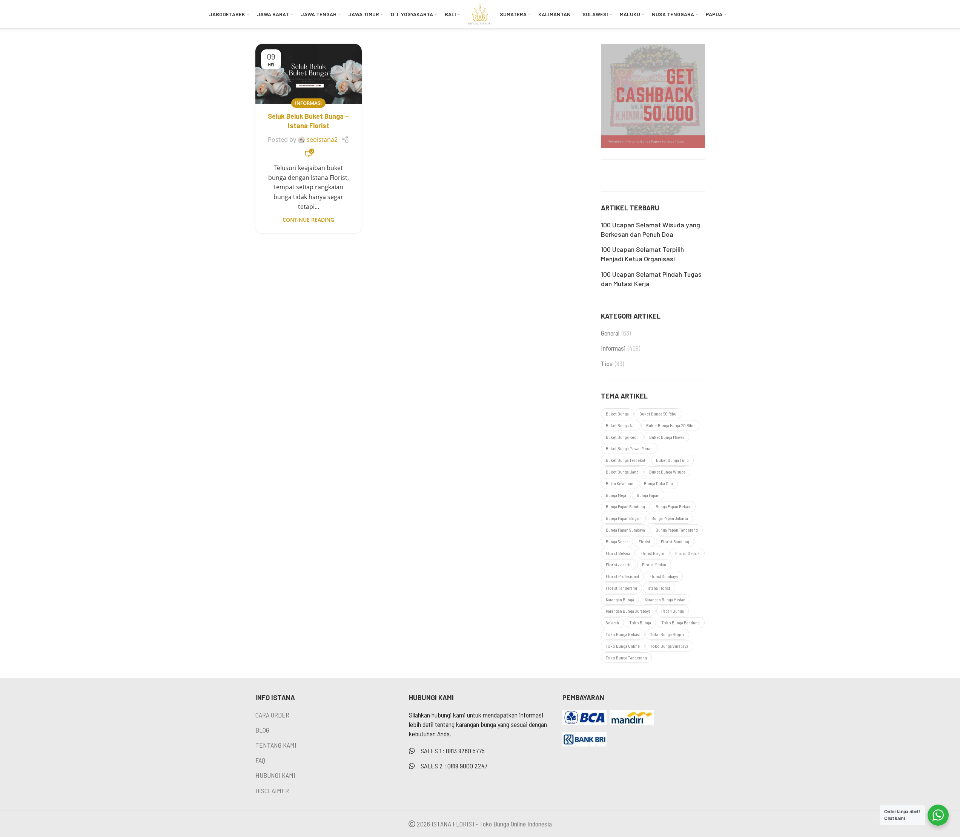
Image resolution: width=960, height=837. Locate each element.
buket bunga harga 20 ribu (670, 425)
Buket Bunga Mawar (666, 437)
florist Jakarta (618, 564)
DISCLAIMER (272, 790)
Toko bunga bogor (667, 634)
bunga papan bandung (625, 506)
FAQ (260, 760)
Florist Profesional (622, 576)
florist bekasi (618, 553)
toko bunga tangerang (626, 657)
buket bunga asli (621, 425)
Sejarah (612, 622)
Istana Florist (659, 587)
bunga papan (648, 495)
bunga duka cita (658, 483)
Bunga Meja (616, 495)
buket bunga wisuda (667, 471)
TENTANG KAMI (275, 745)
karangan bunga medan (665, 599)
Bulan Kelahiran (619, 483)
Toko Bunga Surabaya (669, 645)
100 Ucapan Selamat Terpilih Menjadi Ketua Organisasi (642, 254)
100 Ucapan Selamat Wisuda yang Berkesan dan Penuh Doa (650, 229)
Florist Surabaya (664, 576)
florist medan (654, 564)
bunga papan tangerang (677, 529)
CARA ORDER (272, 715)
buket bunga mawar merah (629, 448)
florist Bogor (653, 553)
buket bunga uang (622, 471)
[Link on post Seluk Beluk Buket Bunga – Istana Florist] (308, 74)
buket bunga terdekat (625, 460)
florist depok (687, 553)
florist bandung (675, 541)
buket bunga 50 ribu (657, 413)
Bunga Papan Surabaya (625, 529)
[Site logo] (480, 13)
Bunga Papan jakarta (669, 518)
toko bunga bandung (681, 622)
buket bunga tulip (672, 460)
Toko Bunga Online (623, 645)
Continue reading (308, 219)
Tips (607, 363)
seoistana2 (322, 139)
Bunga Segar (617, 541)
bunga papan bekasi (673, 506)
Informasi (308, 103)
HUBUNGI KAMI (275, 775)
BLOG (262, 730)
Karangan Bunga (620, 599)
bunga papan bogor (623, 518)
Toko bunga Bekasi (623, 634)
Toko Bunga (640, 622)
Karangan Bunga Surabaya (628, 610)
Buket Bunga (617, 413)
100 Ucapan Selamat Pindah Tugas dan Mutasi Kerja (651, 279)
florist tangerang (621, 587)
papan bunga (672, 610)
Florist (644, 541)
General (610, 333)
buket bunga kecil (622, 437)
